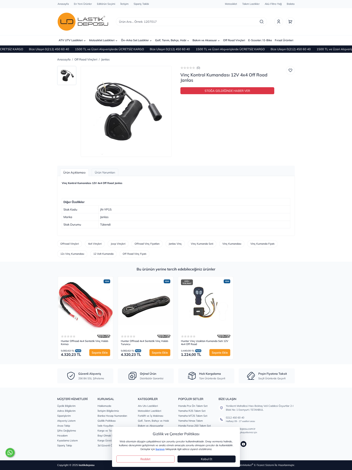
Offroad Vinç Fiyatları (147, 243)
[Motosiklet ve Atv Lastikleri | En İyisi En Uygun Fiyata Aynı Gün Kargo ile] (83, 21)
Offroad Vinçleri (69, 243)
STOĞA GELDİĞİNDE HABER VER (227, 91)
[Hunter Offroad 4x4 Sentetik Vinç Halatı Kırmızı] (85, 304)
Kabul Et (206, 459)
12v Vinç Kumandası (72, 253)
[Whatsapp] (10, 452)
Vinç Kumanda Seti (202, 243)
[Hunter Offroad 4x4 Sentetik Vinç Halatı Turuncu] (145, 304)
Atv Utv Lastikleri (148, 406)
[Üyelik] (278, 21)
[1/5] (181, 67)
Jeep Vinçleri (118, 243)
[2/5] (183, 67)
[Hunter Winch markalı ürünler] (103, 336)
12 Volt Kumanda (103, 253)
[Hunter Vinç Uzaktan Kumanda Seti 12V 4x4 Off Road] (205, 304)
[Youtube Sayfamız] (243, 444)
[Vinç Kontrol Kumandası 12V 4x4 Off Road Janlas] (126, 111)
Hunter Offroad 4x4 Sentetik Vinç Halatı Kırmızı (84, 343)
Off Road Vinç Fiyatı (134, 253)
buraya (160, 449)
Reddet (145, 459)
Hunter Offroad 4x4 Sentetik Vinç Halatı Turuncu (144, 343)
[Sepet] (290, 21)
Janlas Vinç (175, 243)
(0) (198, 67)
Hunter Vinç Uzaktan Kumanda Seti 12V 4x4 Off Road (204, 343)
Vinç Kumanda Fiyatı (262, 243)
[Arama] (261, 21)
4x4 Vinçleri (95, 243)
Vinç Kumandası (231, 243)
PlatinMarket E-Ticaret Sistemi (255, 465)
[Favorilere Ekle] (290, 70)
